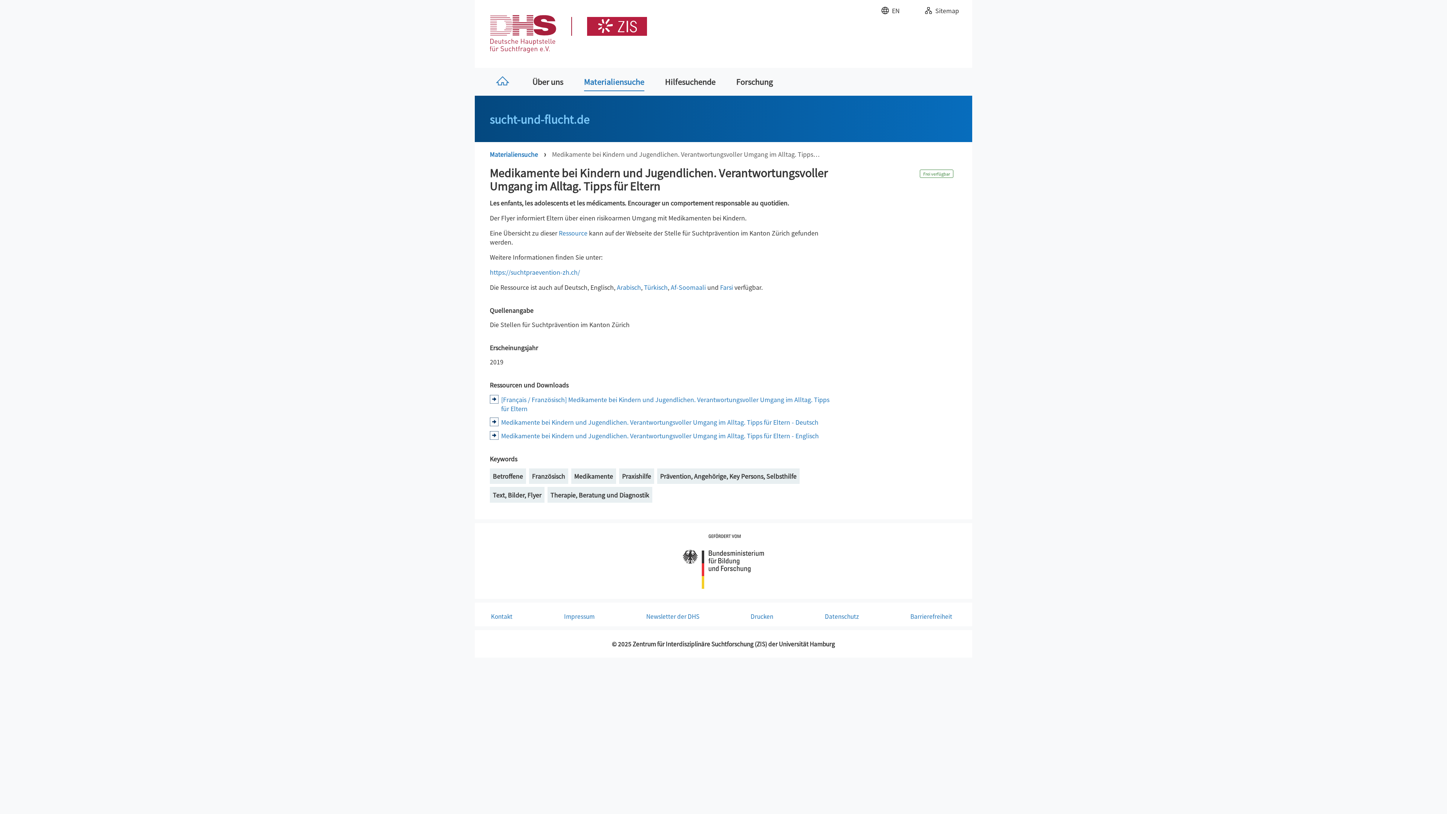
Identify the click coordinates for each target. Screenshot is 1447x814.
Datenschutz (842, 616)
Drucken (762, 616)
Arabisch (629, 287)
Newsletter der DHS (672, 616)
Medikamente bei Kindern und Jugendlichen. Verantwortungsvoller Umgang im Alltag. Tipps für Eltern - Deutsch (659, 422)
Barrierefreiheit (931, 616)
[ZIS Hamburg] (609, 26)
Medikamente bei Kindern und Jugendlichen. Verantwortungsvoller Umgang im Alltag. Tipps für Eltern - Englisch (660, 435)
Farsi (726, 287)
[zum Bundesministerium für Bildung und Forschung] (723, 560)
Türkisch (656, 287)
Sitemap (947, 10)
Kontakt (501, 616)
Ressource (573, 232)
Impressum (579, 616)
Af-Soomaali (688, 287)
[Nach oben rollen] (1430, 797)
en (896, 10)
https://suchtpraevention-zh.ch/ (535, 272)
